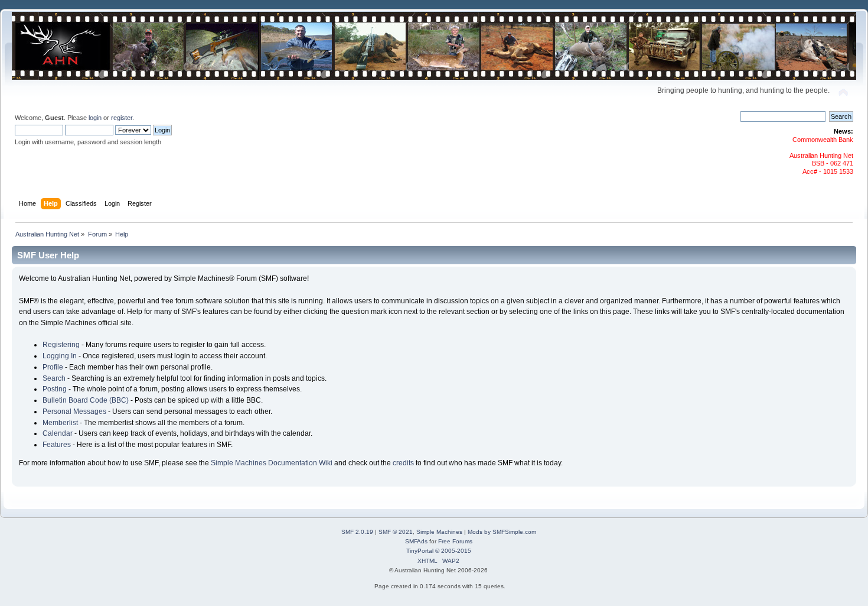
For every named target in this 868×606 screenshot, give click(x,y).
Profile (53, 367)
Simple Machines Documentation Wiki (271, 463)
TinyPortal (419, 550)
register (121, 117)
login (95, 117)
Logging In (60, 356)
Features (57, 444)
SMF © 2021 (395, 532)
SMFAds (416, 541)
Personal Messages (74, 411)
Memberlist (60, 423)
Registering (61, 345)
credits (403, 463)
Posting (55, 389)
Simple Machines (439, 532)
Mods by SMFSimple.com (502, 532)
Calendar (58, 433)
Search (54, 378)
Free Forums (455, 541)
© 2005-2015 (453, 550)
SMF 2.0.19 (357, 532)
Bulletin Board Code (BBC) (86, 400)
